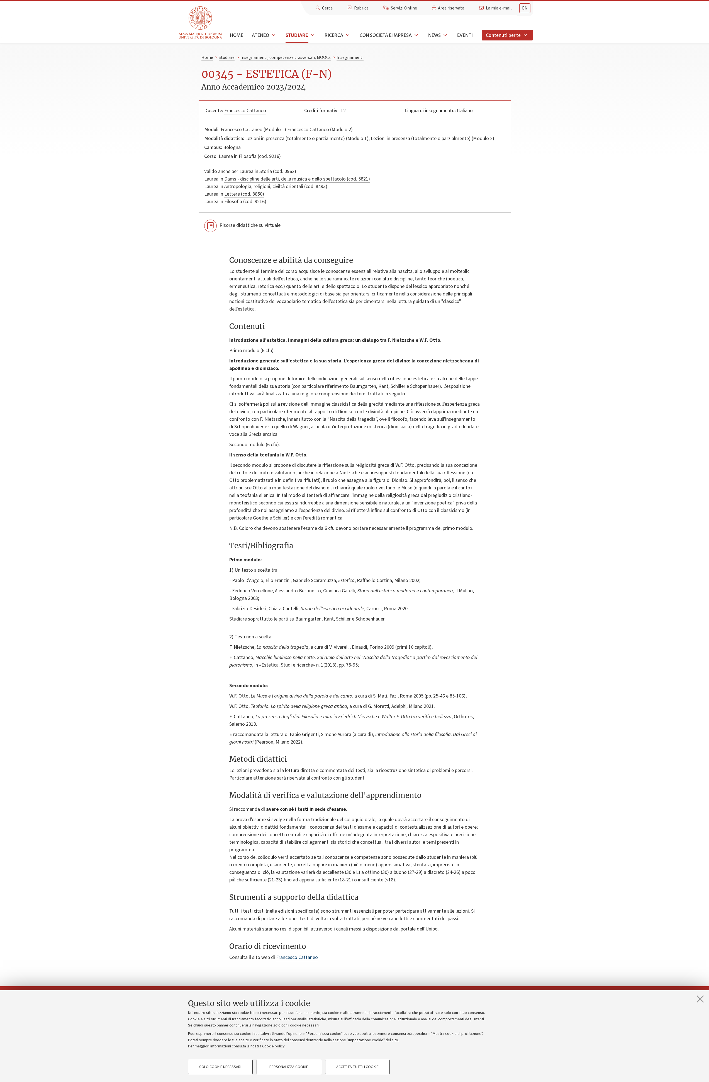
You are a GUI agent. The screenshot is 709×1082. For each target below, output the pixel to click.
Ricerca (334, 35)
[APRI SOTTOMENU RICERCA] (347, 35)
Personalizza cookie (288, 1067)
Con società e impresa (386, 35)
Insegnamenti (350, 57)
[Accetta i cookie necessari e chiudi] (700, 998)
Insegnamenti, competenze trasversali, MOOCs (285, 57)
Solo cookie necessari (220, 1067)
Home (236, 35)
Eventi (465, 35)
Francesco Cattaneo (245, 110)
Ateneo (260, 35)
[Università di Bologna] (200, 22)
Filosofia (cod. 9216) (245, 201)
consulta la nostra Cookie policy (258, 1046)
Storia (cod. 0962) (277, 171)
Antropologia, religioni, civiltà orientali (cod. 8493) (275, 186)
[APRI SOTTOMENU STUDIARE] (312, 35)
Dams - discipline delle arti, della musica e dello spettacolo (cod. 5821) (297, 178)
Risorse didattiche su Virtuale (250, 225)
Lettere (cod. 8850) (244, 194)
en (525, 8)
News (434, 35)
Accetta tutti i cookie (357, 1067)
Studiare (297, 35)
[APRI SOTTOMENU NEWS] (445, 35)
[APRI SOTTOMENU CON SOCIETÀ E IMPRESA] (416, 35)
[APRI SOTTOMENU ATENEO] (273, 35)
